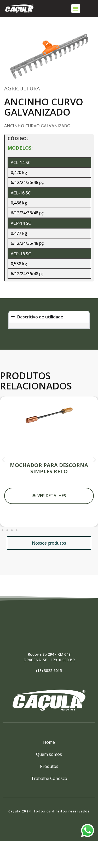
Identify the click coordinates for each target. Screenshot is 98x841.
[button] (75, 8)
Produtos (49, 766)
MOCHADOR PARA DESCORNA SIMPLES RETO (49, 468)
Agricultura (22, 88)
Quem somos (49, 754)
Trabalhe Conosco (49, 778)
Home (49, 742)
